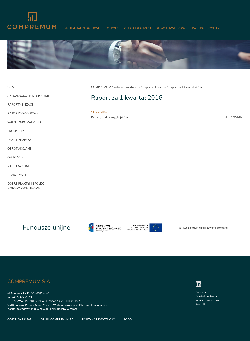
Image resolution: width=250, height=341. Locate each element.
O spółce (113, 28)
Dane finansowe (20, 139)
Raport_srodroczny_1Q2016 (109, 117)
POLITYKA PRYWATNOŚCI (99, 319)
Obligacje (15, 157)
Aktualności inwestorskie (28, 95)
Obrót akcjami (19, 148)
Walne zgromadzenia (24, 122)
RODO (127, 319)
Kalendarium (18, 166)
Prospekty (15, 131)
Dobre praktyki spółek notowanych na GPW (25, 186)
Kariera (198, 28)
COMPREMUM (101, 87)
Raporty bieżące (20, 104)
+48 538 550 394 (22, 297)
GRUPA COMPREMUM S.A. (57, 319)
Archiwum (18, 174)
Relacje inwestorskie (172, 28)
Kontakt (214, 28)
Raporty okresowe (22, 113)
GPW (10, 87)
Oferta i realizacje (138, 28)
